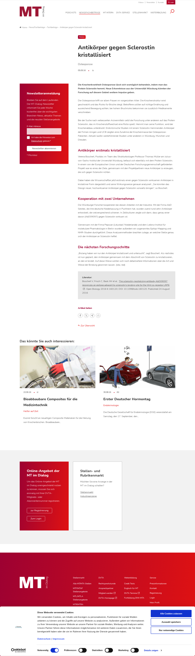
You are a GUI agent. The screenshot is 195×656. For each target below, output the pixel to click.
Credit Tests (129, 583)
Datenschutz (44, 639)
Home (24, 27)
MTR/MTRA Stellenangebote (80, 606)
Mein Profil (154, 602)
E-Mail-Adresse (34, 126)
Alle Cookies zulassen (171, 613)
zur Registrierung (39, 510)
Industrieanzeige (88, 496)
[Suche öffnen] (172, 12)
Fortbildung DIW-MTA (134, 598)
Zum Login (36, 518)
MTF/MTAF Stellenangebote (80, 590)
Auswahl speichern (171, 622)
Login (152, 597)
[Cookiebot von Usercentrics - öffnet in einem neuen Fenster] (18, 650)
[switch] (80, 649)
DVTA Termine (130, 593)
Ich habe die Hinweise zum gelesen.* (43, 139)
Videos (141, 2)
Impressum (59, 639)
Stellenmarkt (86, 492)
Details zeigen (151, 650)
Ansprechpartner (105, 588)
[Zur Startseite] (32, 12)
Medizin (82, 37)
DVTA (101, 577)
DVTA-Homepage (106, 598)
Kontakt (161, 2)
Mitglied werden (105, 593)
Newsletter (151, 2)
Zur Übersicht (87, 325)
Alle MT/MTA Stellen (82, 583)
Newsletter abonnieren (44, 148)
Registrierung (156, 593)
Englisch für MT (131, 588)
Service (153, 577)
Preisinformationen (158, 583)
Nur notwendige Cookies (171, 630)
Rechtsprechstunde (106, 583)
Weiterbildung (130, 577)
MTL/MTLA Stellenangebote (80, 598)
